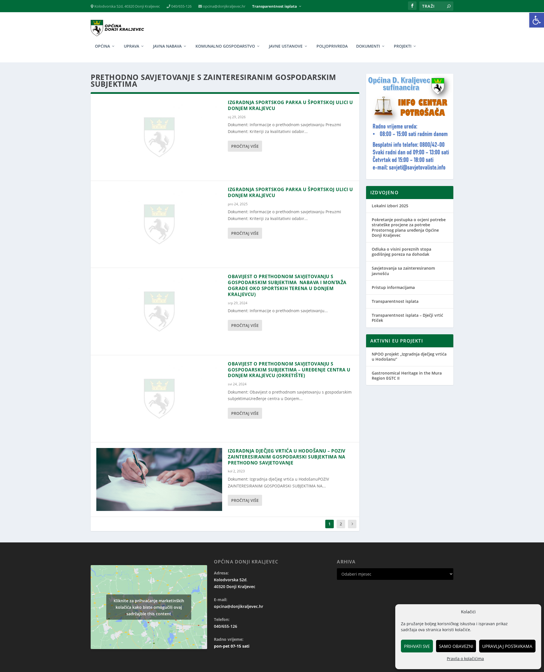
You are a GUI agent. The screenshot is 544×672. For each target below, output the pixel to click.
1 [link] (329, 524)
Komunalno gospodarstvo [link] (225, 46)
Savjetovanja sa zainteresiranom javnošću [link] (403, 270)
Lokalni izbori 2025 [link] (390, 205)
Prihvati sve (417, 646)
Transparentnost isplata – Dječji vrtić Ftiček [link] (407, 317)
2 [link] (341, 524)
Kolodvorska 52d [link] (230, 579)
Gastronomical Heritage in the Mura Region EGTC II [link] (407, 375)
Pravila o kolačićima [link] (465, 658)
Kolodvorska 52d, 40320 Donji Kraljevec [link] (127, 6)
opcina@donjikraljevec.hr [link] (223, 6)
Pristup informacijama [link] (393, 287)
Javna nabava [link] (167, 46)
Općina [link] (102, 46)
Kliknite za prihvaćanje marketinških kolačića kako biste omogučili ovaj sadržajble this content (149, 607)
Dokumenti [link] (368, 46)
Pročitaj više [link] (245, 146)
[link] (536, 20)
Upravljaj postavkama (507, 646)
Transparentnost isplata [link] (274, 6)
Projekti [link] (402, 46)
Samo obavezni (456, 646)
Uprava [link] (131, 46)
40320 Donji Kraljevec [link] (234, 586)
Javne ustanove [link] (286, 46)
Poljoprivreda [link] (332, 46)
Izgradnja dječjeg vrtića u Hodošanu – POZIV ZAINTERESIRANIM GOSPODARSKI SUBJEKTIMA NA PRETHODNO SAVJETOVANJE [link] (286, 457)
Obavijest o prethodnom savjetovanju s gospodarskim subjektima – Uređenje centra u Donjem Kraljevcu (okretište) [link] (289, 370)
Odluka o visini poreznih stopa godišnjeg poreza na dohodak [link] (401, 251)
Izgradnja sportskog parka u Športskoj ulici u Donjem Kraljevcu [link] (290, 105)
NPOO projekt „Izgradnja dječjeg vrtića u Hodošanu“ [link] (409, 356)
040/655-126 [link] (181, 6)
